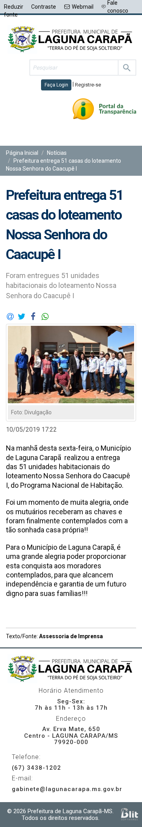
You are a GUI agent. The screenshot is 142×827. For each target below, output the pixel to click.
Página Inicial (22, 153)
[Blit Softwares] (129, 814)
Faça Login (56, 85)
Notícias (57, 153)
